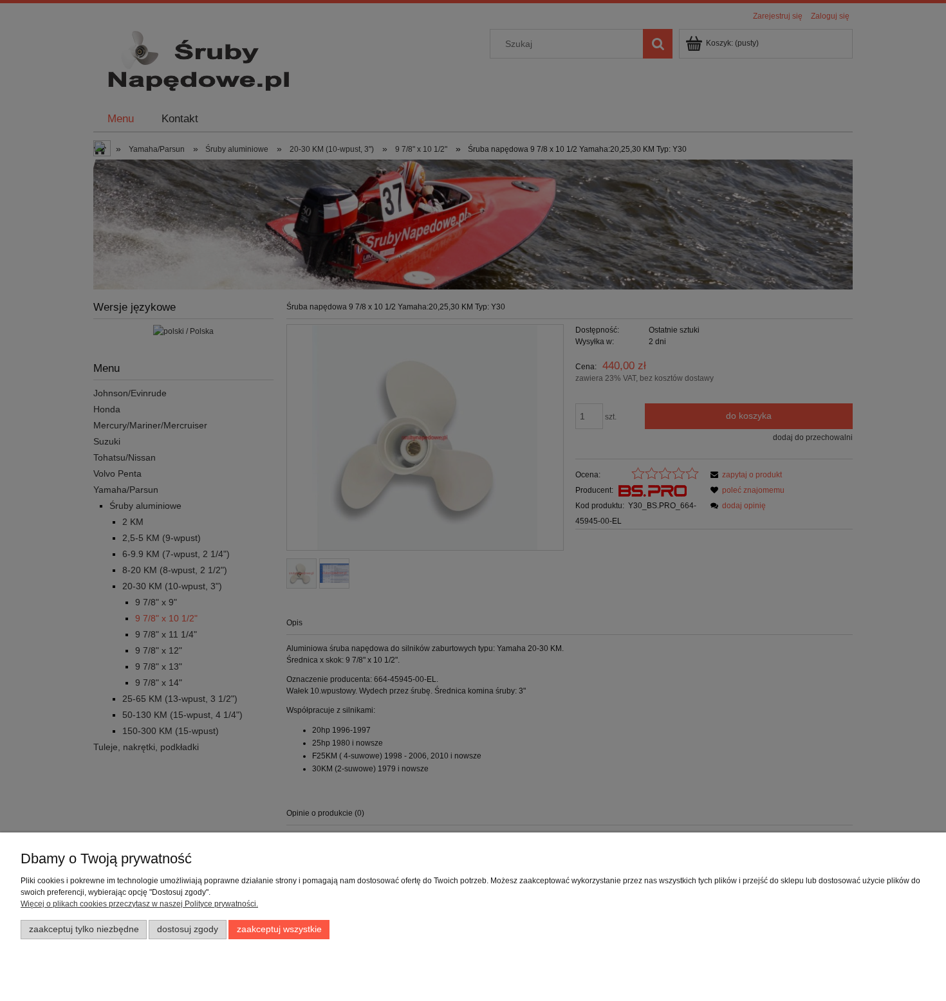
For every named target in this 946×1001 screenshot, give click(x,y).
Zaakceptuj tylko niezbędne (84, 929)
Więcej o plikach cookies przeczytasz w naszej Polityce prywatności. (139, 903)
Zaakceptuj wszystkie (279, 929)
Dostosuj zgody (187, 929)
